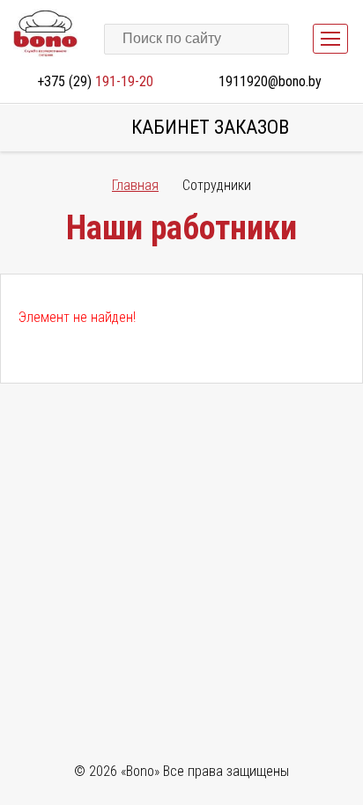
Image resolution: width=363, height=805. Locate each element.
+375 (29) (95, 81)
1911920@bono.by (270, 81)
